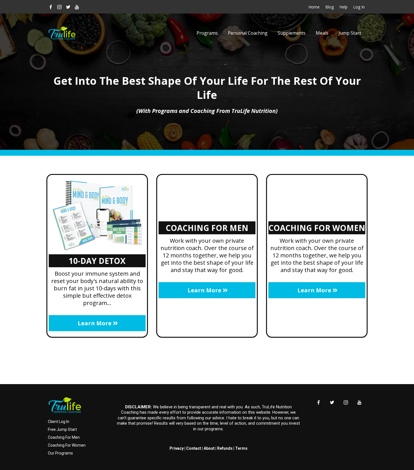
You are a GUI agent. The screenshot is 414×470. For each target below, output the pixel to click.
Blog (329, 7)
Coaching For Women (67, 445)
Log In (359, 7)
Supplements (292, 33)
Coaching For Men (64, 437)
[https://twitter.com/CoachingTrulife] (68, 6)
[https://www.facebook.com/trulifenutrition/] (51, 6)
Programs (207, 33)
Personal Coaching (248, 33)
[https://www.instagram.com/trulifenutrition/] (60, 6)
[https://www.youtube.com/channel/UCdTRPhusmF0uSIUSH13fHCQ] (77, 6)
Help (343, 7)
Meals (322, 33)
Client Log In (58, 421)
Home (314, 7)
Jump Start (350, 33)
